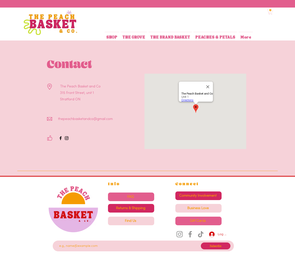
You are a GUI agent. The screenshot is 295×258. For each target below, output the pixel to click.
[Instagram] (66, 138)
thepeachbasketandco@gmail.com (85, 119)
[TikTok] (201, 234)
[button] (270, 12)
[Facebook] (60, 138)
